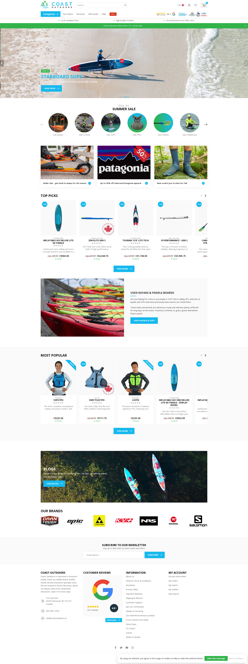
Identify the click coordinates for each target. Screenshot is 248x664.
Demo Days (131, 624)
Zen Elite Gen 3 (96, 240)
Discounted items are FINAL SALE (180, 20)
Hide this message (216, 658)
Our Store (68, 14)
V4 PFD (135, 400)
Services (80, 14)
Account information (177, 576)
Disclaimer (130, 585)
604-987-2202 (52, 611)
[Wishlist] (195, 5)
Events (129, 632)
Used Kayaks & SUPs (144, 320)
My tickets (173, 585)
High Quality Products (125, 20)
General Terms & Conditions (138, 580)
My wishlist (173, 589)
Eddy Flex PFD (96, 400)
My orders (173, 580)
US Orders (130, 628)
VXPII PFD (58, 400)
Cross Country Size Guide (137, 619)
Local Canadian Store (70, 20)
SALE (113, 14)
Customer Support (134, 602)
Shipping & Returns (134, 598)
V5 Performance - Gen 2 (174, 240)
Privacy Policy (132, 589)
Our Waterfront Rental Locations (140, 615)
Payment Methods (134, 594)
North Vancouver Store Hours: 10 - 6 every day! (123, 26)
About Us (130, 576)
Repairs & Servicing (134, 611)
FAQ (104, 14)
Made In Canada (133, 637)
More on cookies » (236, 658)
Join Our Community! (135, 606)
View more (122, 268)
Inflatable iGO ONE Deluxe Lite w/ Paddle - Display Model (174, 402)
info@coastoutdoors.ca (56, 618)
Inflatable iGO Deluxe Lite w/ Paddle (58, 241)
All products (174, 594)
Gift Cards (93, 14)
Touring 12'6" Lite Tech (135, 240)
